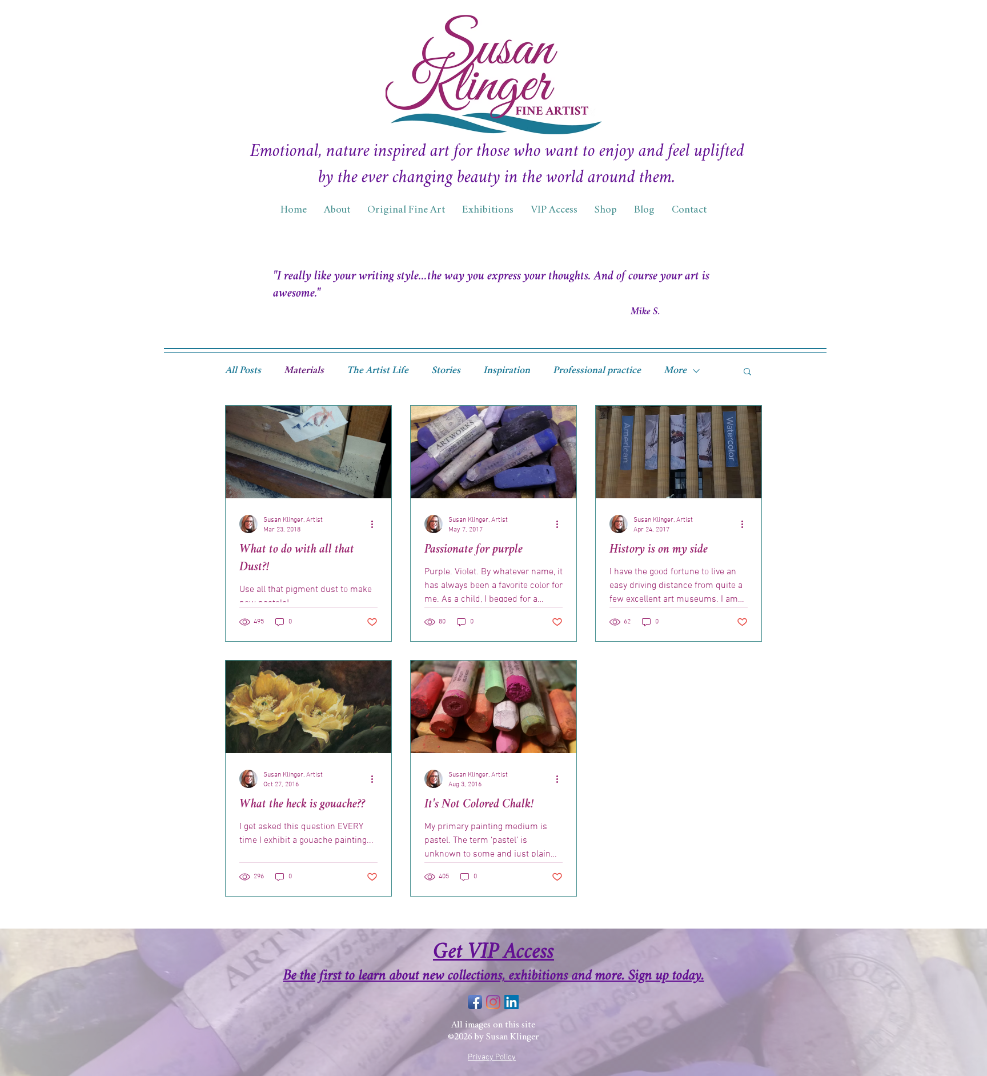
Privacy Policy (492, 1057)
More (675, 371)
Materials (304, 371)
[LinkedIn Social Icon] (511, 1002)
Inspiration (506, 371)
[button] (747, 372)
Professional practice (597, 371)
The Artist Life (377, 371)
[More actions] (376, 524)
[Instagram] (493, 1002)
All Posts (243, 371)
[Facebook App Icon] (475, 1002)
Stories (445, 371)
